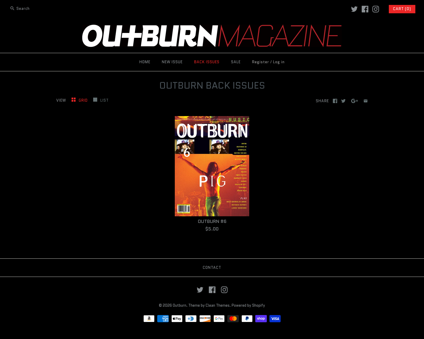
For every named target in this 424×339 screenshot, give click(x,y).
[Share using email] (365, 101)
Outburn (179, 305)
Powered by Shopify (248, 305)
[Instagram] (375, 9)
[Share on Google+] (355, 101)
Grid (84, 100)
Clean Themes (218, 305)
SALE (236, 62)
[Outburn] (212, 28)
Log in (279, 62)
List (104, 100)
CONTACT (212, 267)
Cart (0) (402, 9)
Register (260, 62)
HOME (144, 62)
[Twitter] (354, 9)
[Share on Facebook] (335, 101)
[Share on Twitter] (343, 101)
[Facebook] (365, 9)
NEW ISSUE (172, 62)
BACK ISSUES (206, 62)
